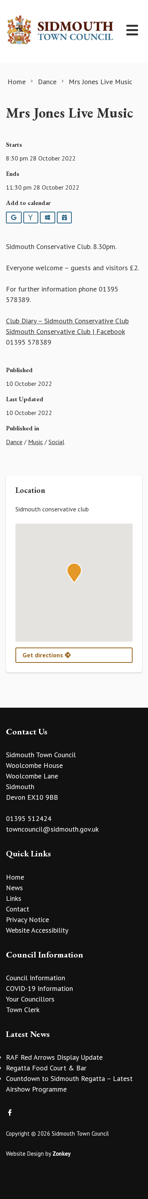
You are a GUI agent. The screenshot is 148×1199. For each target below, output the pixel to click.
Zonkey (61, 1153)
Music (35, 442)
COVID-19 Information (39, 988)
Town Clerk (22, 1009)
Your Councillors (30, 998)
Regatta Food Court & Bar (46, 1067)
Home (15, 877)
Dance (14, 442)
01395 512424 (28, 818)
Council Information (35, 977)
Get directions (43, 655)
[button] (74, 573)
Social (56, 442)
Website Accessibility (37, 930)
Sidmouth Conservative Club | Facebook (65, 331)
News (14, 887)
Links (13, 898)
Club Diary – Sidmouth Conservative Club (67, 320)
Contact (17, 908)
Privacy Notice (27, 919)
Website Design (25, 1153)
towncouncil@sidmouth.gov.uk (52, 829)
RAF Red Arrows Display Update (54, 1057)
